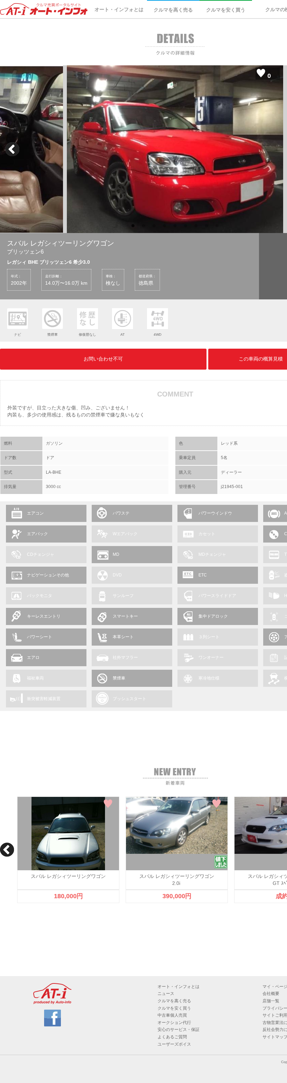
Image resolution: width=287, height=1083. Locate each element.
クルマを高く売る (173, 10)
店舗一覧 (270, 1000)
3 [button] (154, 226)
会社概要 (270, 993)
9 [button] (217, 226)
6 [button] (185, 226)
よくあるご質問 (172, 1036)
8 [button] (206, 226)
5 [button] (175, 226)
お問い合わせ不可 (103, 359)
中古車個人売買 (172, 1015)
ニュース (166, 993)
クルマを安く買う (225, 10)
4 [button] (164, 226)
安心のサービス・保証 (179, 1029)
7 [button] (196, 226)
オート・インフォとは (119, 9)
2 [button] (143, 226)
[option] (175, 149)
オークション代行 (174, 1022)
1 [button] (133, 226)
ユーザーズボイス (174, 1044)
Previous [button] (12, 149)
